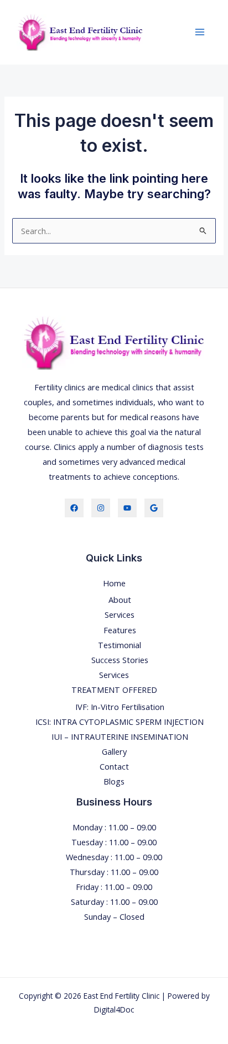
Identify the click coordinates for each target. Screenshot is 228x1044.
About (119, 599)
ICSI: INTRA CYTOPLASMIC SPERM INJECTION (119, 721)
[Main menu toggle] (199, 32)
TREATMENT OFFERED (114, 689)
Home (114, 583)
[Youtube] (127, 508)
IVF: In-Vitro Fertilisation (119, 706)
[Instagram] (100, 508)
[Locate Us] (153, 508)
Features (119, 629)
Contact (114, 766)
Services (119, 614)
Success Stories (119, 659)
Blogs (114, 781)
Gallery (114, 751)
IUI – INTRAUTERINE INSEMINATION (119, 736)
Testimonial (119, 644)
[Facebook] (74, 508)
